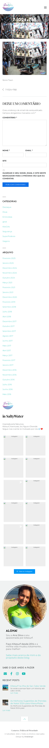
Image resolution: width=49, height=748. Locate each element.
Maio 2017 (7, 346)
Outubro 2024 (9, 278)
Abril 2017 (7, 350)
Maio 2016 (7, 394)
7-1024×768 (24, 20)
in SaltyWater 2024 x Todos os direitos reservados (25, 734)
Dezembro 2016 (10, 370)
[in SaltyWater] (8, 10)
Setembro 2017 (9, 331)
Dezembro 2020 (10, 297)
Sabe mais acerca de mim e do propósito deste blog (23, 656)
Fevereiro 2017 (9, 360)
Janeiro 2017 (8, 365)
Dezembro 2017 (9, 321)
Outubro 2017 (8, 326)
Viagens (6, 241)
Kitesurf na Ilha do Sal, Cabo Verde (28, 686)
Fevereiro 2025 (9, 258)
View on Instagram (25, 571)
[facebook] (11, 674)
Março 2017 (7, 355)
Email (29, 150)
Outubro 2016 (9, 380)
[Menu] (45, 7)
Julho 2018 (7, 312)
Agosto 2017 (8, 336)
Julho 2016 (7, 384)
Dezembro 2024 (10, 268)
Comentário (10, 118)
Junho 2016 (8, 389)
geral (5, 222)
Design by (20, 737)
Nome (6, 150)
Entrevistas (7, 217)
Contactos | (15, 730)
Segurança (7, 231)
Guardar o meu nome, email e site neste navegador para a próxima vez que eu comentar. (24, 176)
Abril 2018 (7, 317)
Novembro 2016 (10, 375)
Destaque (7, 207)
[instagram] (17, 674)
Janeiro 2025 (8, 263)
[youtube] (23, 674)
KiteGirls (6, 227)
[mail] (5, 674)
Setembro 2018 (9, 307)
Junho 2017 (8, 341)
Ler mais (14, 693)
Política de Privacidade (29, 730)
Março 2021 (7, 282)
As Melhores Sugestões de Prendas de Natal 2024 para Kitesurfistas (28, 702)
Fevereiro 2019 (9, 302)
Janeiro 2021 (8, 292)
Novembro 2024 (10, 273)
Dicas (5, 212)
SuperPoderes (9, 236)
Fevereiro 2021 (9, 287)
